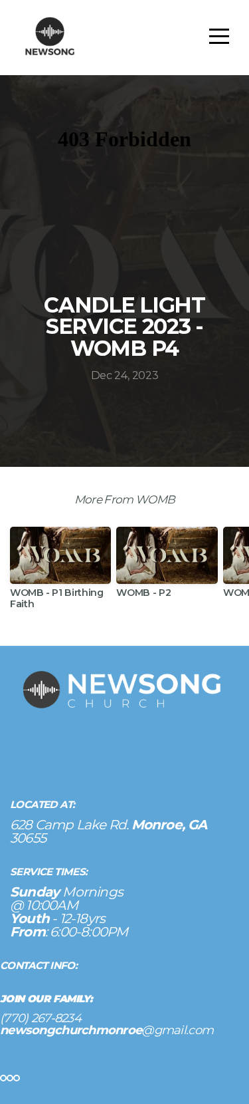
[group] (60, 573)
